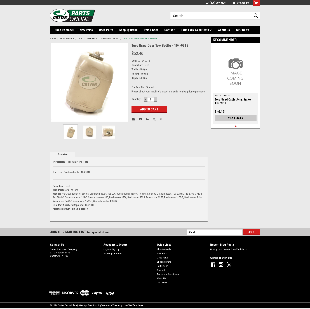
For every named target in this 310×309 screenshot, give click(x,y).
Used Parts (106, 30)
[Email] (140, 119)
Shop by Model (67, 38)
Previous (53, 82)
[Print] (147, 119)
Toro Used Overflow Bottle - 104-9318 (140, 38)
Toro (80, 38)
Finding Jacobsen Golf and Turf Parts (228, 249)
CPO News (242, 30)
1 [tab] (236, 127)
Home (53, 38)
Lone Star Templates (133, 305)
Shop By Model (64, 30)
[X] (154, 119)
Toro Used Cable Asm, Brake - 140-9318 (234, 101)
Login (106, 249)
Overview (62, 154)
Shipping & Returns (113, 253)
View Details (235, 118)
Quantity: (136, 99)
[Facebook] (133, 119)
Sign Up (115, 249)
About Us (224, 30)
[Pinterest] (160, 119)
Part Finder (151, 30)
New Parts (86, 30)
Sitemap (82, 305)
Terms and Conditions (195, 29)
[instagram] (221, 264)
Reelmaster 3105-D (110, 38)
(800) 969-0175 (218, 2)
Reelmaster (91, 38)
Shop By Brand (128, 30)
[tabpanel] (235, 84)
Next (125, 82)
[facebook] (213, 264)
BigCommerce (105, 305)
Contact (169, 30)
